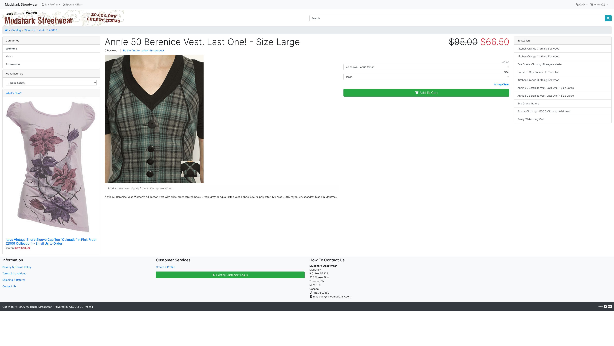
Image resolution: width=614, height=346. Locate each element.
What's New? (13, 93)
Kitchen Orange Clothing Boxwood (538, 48)
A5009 (53, 30)
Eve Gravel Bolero (528, 103)
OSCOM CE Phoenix (81, 306)
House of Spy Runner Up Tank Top (538, 72)
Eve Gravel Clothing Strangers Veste (539, 64)
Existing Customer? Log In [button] (231, 274)
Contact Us (9, 286)
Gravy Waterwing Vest (530, 119)
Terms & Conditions (14, 273)
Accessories (13, 64)
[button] (51, 4)
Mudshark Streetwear (21, 4)
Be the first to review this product (143, 50)
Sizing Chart (501, 84)
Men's (9, 56)
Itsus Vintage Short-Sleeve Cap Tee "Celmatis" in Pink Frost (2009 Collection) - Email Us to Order (51, 241)
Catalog (16, 30)
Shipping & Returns (13, 279)
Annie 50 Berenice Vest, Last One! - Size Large (545, 87)
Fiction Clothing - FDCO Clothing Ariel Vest (543, 111)
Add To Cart (428, 93)
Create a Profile (165, 267)
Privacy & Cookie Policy (16, 267)
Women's (29, 30)
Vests (42, 30)
